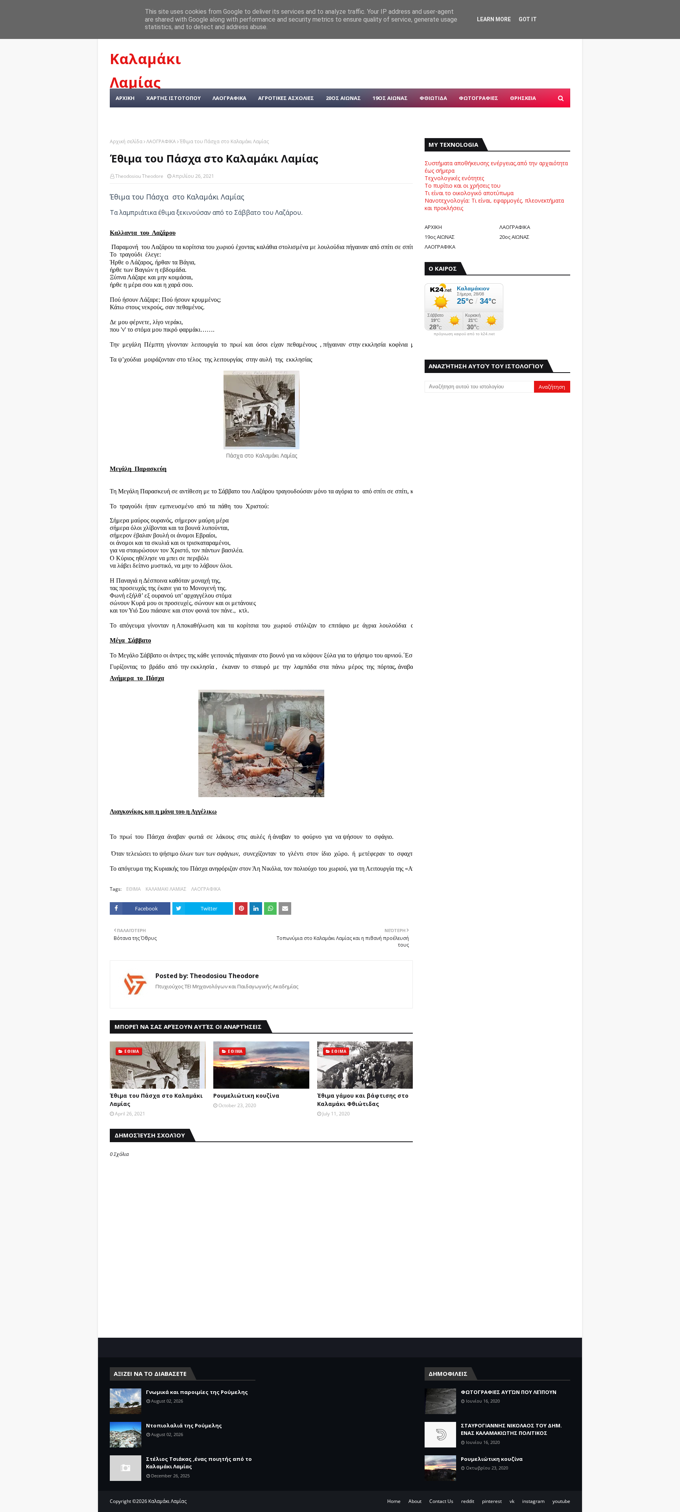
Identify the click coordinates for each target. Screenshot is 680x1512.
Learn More (494, 19)
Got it (528, 19)
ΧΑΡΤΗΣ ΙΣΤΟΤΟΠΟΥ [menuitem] (173, 98)
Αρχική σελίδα (126, 141)
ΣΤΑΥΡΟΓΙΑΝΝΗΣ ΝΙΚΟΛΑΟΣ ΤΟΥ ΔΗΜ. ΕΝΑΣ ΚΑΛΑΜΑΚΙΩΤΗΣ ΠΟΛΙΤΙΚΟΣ (511, 1429)
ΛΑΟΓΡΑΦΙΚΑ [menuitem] (229, 98)
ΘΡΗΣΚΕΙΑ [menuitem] (523, 98)
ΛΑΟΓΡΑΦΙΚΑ (161, 141)
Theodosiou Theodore (139, 176)
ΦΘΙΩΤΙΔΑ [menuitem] (433, 98)
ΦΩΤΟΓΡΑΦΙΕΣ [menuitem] (478, 98)
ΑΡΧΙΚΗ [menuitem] (125, 98)
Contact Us (441, 1501)
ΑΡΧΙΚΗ (433, 227)
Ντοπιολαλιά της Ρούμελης (184, 1425)
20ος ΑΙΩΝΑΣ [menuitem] (343, 98)
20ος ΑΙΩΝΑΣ (514, 236)
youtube (561, 1501)
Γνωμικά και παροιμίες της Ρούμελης (197, 1392)
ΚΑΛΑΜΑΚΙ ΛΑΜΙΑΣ (166, 889)
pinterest (492, 1501)
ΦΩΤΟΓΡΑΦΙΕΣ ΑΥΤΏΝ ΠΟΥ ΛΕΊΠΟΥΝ (508, 1392)
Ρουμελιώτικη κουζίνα (246, 1095)
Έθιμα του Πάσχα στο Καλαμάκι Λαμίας (156, 1100)
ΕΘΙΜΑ (133, 889)
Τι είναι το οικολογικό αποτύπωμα (469, 193)
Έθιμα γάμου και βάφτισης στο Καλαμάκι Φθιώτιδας (362, 1100)
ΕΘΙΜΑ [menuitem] (124, 116)
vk (512, 1501)
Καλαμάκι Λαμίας (167, 1501)
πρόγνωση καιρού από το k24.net (464, 334)
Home (394, 1501)
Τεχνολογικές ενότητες (454, 178)
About (414, 1501)
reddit (467, 1501)
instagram (533, 1501)
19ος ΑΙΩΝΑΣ (440, 236)
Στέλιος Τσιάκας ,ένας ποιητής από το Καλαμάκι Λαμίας (199, 1462)
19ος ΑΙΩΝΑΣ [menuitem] (390, 98)
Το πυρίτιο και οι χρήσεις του (463, 185)
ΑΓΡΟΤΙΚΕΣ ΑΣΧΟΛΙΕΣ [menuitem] (286, 98)
